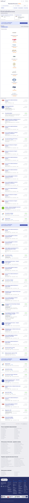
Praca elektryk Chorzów (17, 445)
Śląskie (6, 10)
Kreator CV (19, 482)
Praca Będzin (3, 436)
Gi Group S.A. (6, 263)
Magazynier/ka (7, 218)
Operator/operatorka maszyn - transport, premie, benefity (12, 262)
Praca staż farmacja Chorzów (5, 465)
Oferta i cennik (15, 482)
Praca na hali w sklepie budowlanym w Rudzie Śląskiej (11, 286)
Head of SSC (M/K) (8, 392)
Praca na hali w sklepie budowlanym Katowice (11, 127)
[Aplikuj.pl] (4, 480)
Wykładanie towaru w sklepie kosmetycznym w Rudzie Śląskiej (12, 292)
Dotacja (25, 490)
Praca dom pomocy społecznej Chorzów (19, 465)
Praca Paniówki (16, 438)
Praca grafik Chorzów (4, 450)
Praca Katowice (3, 429)
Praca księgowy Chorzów (4, 458)
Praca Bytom (16, 429)
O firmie (25, 482)
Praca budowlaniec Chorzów (18, 443)
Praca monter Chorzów (4, 445)
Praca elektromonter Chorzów (18, 446)
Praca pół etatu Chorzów (4, 459)
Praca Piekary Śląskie (17, 431)
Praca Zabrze (16, 474)
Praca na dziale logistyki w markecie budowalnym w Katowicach (11, 133)
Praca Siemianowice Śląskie (18, 428)
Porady (9, 485)
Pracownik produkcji (8, 113)
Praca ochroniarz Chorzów (4, 453)
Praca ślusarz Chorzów (17, 459)
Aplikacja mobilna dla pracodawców (15, 490)
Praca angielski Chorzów (17, 466)
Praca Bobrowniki (3, 431)
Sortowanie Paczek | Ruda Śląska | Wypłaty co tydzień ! (12, 304)
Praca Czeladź (16, 430)
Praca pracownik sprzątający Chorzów (6, 460)
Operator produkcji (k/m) (9, 106)
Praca (4, 10)
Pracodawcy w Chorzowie (3, 98)
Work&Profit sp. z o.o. (7, 121)
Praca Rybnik (16, 475)
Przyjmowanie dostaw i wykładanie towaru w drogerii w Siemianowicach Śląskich (12, 120)
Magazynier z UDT (8, 410)
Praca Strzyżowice (16, 436)
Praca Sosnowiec (16, 435)
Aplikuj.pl (2, 10)
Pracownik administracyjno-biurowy (11, 138)
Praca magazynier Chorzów (4, 444)
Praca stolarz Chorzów (17, 453)
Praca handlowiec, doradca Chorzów (19, 458)
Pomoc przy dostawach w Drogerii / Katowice (11, 145)
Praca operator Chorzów (4, 443)
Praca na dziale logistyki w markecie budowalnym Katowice (11, 176)
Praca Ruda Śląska (3, 430)
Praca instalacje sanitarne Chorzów (5, 461)
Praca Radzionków (3, 435)
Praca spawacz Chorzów (4, 446)
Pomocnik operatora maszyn (10, 347)
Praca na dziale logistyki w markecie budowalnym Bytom (11, 236)
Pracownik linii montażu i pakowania (11, 374)
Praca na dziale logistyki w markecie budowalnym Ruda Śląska (11, 298)
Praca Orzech (16, 437)
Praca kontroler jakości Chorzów (18, 461)
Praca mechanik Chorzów (17, 450)
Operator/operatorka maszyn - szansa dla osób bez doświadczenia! (12, 380)
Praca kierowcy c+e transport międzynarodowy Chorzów (7, 467)
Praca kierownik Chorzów (4, 451)
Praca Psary (2, 438)
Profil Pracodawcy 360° (14, 485)
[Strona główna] (3, 1)
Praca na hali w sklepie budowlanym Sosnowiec (9, 418)
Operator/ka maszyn (8, 369)
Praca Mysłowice (3, 437)
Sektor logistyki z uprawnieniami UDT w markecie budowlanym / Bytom (12, 248)
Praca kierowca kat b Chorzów (18, 460)
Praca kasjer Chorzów (17, 452)
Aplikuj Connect (26, 489)
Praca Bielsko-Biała (3, 474)
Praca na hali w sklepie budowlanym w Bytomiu (11, 230)
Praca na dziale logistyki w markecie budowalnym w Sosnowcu (11, 404)
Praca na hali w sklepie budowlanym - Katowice (11, 158)
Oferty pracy (9, 482)
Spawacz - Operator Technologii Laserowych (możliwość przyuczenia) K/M (13, 207)
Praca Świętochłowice (4, 428)
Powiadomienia (10, 491)
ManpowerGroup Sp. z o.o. (8, 139)
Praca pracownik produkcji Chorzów (19, 444)
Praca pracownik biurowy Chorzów (5, 452)
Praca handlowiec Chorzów (17, 451)
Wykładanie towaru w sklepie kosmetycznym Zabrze (12, 387)
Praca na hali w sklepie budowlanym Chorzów (11, 100)
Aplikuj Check (25, 487)
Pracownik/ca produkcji (9, 213)
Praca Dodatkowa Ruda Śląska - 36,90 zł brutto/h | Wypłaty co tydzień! (12, 313)
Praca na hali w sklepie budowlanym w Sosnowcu (11, 398)
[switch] (24, 23)
